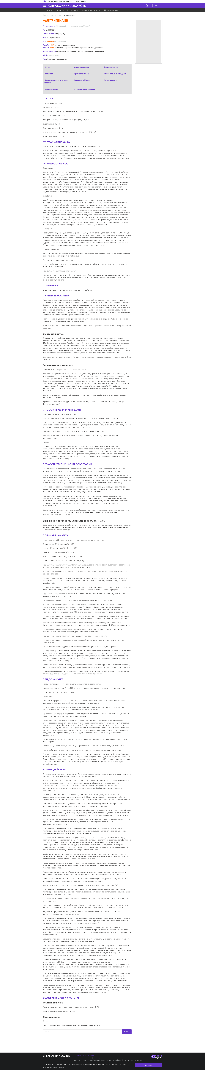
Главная (46, 15)
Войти (156, 5)
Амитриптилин (56, 15)
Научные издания (73, 10)
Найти (126, 1032)
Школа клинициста (111, 10)
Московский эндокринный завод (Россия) (73, 26)
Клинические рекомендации (54, 10)
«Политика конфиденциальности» (83, 1055)
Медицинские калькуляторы (92, 10)
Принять (148, 1065)
